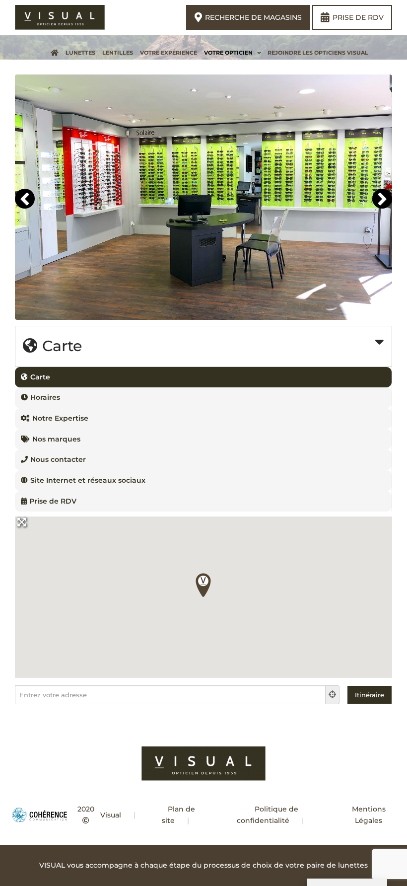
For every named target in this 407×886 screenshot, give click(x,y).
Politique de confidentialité (267, 815)
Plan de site (179, 815)
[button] (203, 585)
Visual (110, 815)
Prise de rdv (358, 17)
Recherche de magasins (253, 17)
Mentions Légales (369, 815)
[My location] (332, 694)
